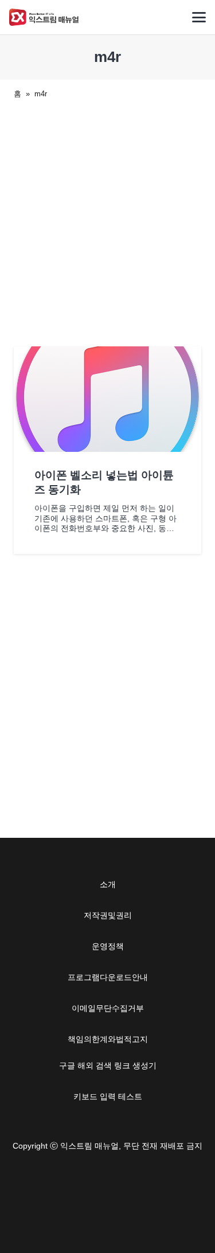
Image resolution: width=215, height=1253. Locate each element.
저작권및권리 (108, 915)
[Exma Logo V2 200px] (44, 17)
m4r (40, 93)
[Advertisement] (107, 220)
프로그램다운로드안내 (108, 977)
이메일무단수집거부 (108, 1008)
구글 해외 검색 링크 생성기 (108, 1065)
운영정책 (108, 946)
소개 (108, 884)
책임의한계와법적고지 (108, 1039)
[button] (199, 17)
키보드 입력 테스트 (107, 1096)
